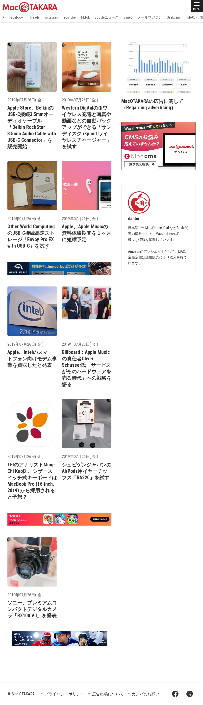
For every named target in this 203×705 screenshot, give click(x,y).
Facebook (16, 17)
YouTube (70, 17)
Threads (34, 17)
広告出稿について (108, 694)
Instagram (52, 17)
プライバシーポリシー (64, 694)
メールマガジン (150, 17)
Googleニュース (107, 17)
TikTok (85, 17)
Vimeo (128, 17)
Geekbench (174, 17)
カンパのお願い (145, 694)
